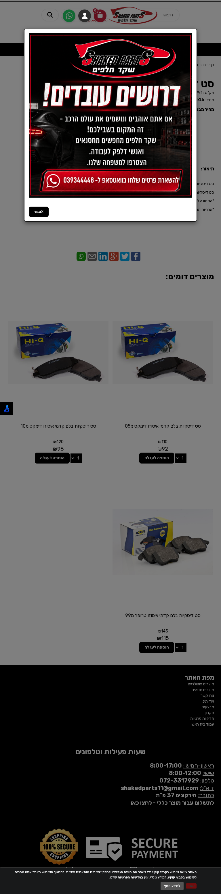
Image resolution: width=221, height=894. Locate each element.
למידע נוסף (172, 886)
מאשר (191, 886)
